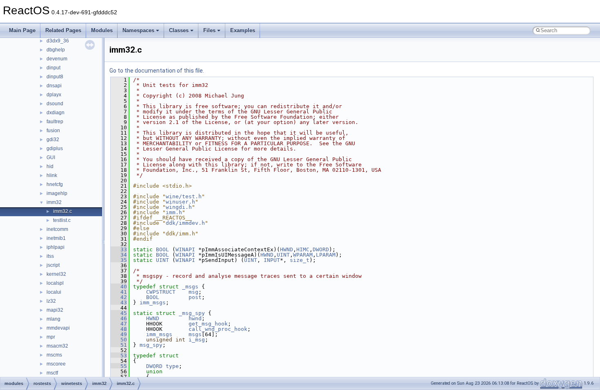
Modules (102, 30)
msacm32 (57, 346)
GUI (51, 157)
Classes (179, 30)
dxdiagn (55, 112)
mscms (54, 355)
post (195, 297)
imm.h (174, 212)
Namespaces (138, 30)
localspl (55, 283)
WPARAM (303, 255)
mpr (51, 337)
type (172, 366)
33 (119, 249)
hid (50, 166)
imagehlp (57, 193)
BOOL (162, 249)
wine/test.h (184, 196)
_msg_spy (192, 313)
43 (119, 302)
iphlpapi (55, 247)
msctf (52, 373)
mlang (53, 319)
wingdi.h (179, 207)
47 (119, 324)
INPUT (272, 260)
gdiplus (55, 148)
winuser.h (180, 202)
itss (50, 256)
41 (119, 292)
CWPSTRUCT (161, 292)
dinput (53, 68)
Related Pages (63, 30)
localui (54, 292)
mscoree (56, 364)
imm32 (54, 202)
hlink (52, 175)
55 (119, 366)
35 (119, 260)
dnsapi (54, 86)
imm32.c (62, 211)
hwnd (195, 318)
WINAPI (185, 249)
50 (119, 340)
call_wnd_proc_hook (218, 329)
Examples (242, 30)
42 (119, 297)
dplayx (54, 95)
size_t (299, 260)
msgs (195, 334)
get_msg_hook (208, 324)
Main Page (22, 30)
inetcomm (57, 229)
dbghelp (56, 50)
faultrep (55, 121)
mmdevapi (58, 328)
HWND (286, 249)
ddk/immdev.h (185, 223)
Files (209, 30)
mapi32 (55, 310)
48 (119, 329)
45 (119, 313)
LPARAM (326, 255)
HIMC (302, 249)
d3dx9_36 (58, 41)
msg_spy (151, 345)
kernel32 (56, 274)
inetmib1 (56, 238)
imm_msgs (153, 302)
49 (119, 334)
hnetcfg (55, 184)
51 (119, 345)
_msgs (190, 287)
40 (119, 287)
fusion (53, 130)
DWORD (321, 249)
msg (193, 292)
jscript (53, 265)
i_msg (197, 340)
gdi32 (53, 139)
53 (119, 355)
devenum (57, 59)
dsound (55, 103)
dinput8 (55, 77)
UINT (283, 255)
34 (119, 255)
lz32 (51, 301)
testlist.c (62, 220)
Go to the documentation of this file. (156, 70)
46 (119, 318)
